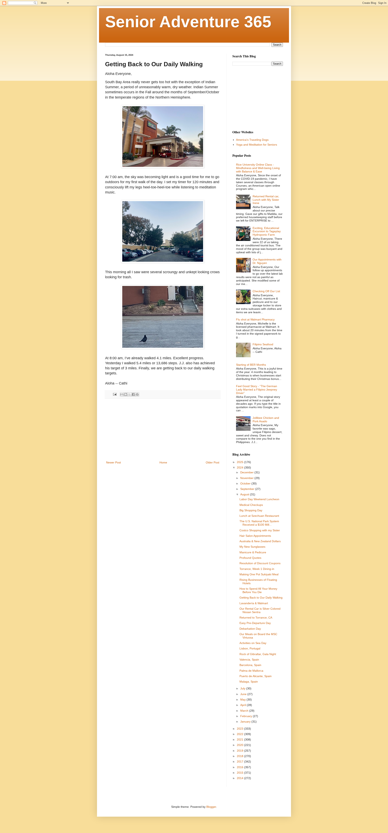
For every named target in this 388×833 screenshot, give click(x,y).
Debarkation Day (250, 628)
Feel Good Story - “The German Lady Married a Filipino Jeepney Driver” (256, 389)
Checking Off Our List (266, 291)
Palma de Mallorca (251, 670)
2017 (240, 761)
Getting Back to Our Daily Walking (261, 597)
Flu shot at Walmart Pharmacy (255, 319)
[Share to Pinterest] (137, 394)
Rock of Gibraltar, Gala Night (257, 654)
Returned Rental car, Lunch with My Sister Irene (266, 200)
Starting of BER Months (251, 364)
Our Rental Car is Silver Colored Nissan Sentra (259, 610)
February (246, 716)
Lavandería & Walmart (253, 603)
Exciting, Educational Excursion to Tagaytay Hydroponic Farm (267, 231)
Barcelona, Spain (250, 665)
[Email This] (122, 394)
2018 (240, 756)
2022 (240, 734)
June (243, 694)
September (247, 489)
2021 (240, 739)
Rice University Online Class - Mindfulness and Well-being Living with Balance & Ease (258, 168)
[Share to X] (130, 394)
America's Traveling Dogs (252, 139)
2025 (240, 462)
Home (163, 462)
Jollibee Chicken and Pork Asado (266, 419)
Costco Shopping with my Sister (259, 530)
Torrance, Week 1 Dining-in (256, 568)
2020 (240, 745)
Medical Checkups (251, 504)
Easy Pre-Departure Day (255, 623)
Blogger (211, 806)
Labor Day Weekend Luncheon (259, 499)
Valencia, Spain (249, 659)
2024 (240, 467)
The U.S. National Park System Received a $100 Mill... (259, 523)
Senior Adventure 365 (188, 22)
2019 (240, 750)
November (247, 478)
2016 (240, 767)
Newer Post (113, 462)
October (245, 483)
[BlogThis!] (126, 394)
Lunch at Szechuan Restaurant (259, 515)
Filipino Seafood (263, 344)
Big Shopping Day (250, 510)
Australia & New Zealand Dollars (260, 541)
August (245, 494)
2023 (240, 728)
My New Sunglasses (252, 546)
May (243, 699)
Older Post (212, 462)
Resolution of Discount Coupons (259, 563)
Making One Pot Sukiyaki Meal (258, 574)
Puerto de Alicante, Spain (255, 676)
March (244, 710)
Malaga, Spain (248, 681)
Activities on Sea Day (252, 643)
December (247, 472)
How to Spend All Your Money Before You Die (258, 590)
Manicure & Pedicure (252, 552)
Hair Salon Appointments (255, 535)
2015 (240, 772)
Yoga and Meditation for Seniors (256, 144)
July (243, 688)
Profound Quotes (250, 557)
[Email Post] (114, 394)
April (243, 705)
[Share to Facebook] (133, 394)
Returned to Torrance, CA (255, 617)
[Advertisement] (162, 429)
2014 (240, 778)
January (245, 721)
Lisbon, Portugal (249, 648)
